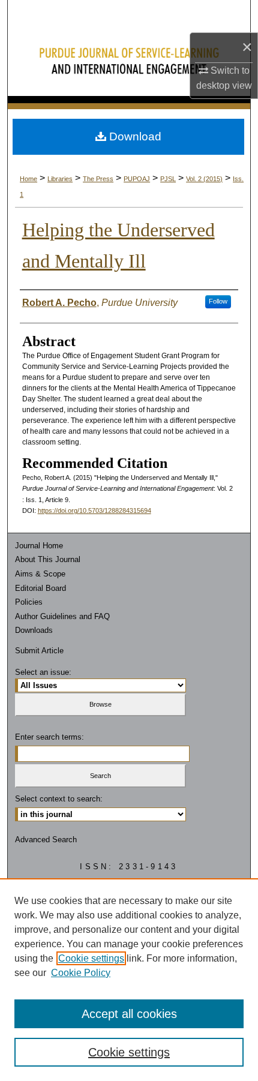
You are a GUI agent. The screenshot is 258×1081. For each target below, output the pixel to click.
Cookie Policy (80, 973)
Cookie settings (91, 958)
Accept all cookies (129, 1013)
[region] (129, 979)
